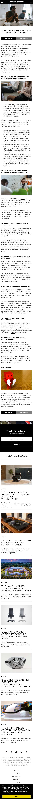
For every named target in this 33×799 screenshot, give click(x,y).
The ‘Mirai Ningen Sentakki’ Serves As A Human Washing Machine (15, 731)
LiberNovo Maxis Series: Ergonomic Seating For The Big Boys (14, 635)
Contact (16, 773)
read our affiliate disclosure (9, 764)
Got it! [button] (16, 796)
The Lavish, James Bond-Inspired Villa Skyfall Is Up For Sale (16, 588)
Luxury (4, 582)
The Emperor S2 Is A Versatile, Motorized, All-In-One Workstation (15, 496)
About (16, 770)
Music (3, 537)
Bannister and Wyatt (19, 110)
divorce (23, 198)
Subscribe (16, 444)
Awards (16, 782)
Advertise (16, 776)
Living (3, 489)
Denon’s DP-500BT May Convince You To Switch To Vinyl (16, 542)
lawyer (13, 332)
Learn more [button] (6, 793)
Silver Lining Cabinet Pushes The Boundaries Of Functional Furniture (16, 683)
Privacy (16, 779)
